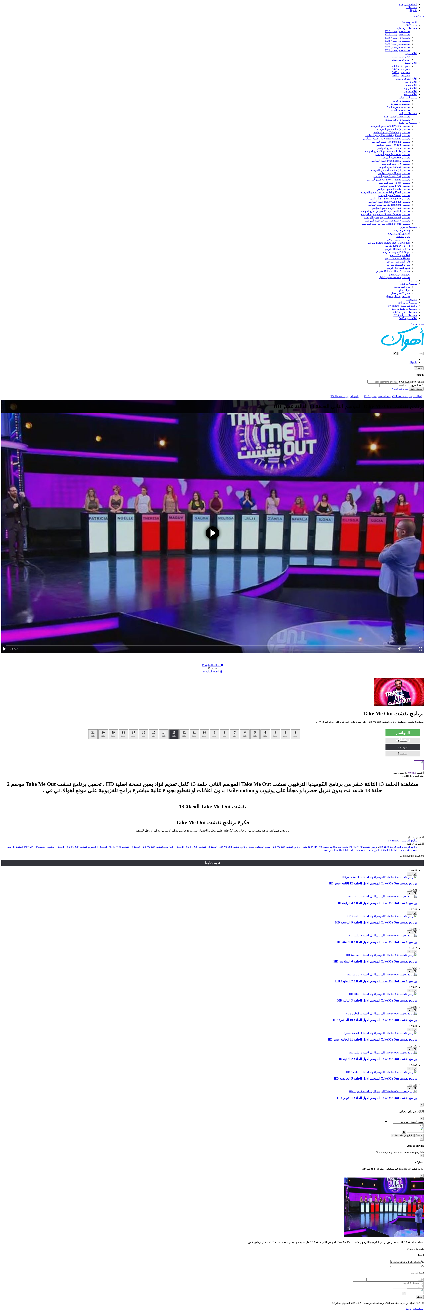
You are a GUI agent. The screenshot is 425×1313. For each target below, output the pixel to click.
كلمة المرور (417, 385)
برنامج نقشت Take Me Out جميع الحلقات (278, 846)
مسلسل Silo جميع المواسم (395, 157)
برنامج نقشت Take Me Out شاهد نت (358, 846)
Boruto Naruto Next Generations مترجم (389, 242)
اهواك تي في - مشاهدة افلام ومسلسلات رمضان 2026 (393, 396)
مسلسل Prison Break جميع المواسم (390, 160)
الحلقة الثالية (211, 671)
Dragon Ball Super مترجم (396, 252)
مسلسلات (411, 7)
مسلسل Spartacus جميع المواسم (392, 154)
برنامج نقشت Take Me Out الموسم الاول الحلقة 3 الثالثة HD (377, 1000)
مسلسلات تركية (408, 113)
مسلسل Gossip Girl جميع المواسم (391, 176)
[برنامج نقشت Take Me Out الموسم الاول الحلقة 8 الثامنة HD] (382, 935)
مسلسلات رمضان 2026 (397, 31)
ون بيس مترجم (402, 230)
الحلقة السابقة (211, 665)
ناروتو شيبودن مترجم (398, 239)
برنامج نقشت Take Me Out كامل (319, 846)
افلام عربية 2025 (408, 318)
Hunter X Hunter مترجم (397, 258)
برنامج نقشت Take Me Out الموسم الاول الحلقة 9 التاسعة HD (376, 922)
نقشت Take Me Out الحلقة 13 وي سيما (389, 850)
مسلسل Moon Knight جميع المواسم (390, 170)
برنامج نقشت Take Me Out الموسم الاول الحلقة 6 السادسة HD (375, 961)
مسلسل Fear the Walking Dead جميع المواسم (385, 192)
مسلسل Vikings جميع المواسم (393, 129)
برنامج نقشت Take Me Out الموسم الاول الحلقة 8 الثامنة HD (377, 942)
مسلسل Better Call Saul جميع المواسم (389, 201)
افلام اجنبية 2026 (401, 66)
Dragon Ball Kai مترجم (397, 249)
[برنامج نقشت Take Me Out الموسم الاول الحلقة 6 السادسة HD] (381, 955)
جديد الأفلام (411, 25)
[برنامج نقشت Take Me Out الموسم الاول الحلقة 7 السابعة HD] (382, 974)
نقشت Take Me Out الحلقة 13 (146, 846)
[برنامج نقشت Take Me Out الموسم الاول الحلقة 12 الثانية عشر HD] (379, 877)
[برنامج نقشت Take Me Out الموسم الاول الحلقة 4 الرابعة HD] (382, 896)
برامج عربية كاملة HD (391, 846)
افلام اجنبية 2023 (401, 75)
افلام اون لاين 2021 (406, 78)
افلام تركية (411, 81)
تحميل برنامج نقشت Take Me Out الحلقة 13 (230, 846)
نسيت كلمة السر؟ (400, 389)
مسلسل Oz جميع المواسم (396, 163)
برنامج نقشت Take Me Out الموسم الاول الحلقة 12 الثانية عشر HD (373, 883)
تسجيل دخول (416, 389)
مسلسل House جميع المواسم (394, 173)
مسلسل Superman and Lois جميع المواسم (387, 151)
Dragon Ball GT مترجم (397, 245)
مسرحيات (411, 299)
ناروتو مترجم (403, 236)
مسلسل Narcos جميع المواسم (394, 167)
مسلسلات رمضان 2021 (397, 50)
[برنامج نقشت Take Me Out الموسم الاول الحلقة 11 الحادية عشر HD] (379, 1033)
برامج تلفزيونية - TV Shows (402, 305)
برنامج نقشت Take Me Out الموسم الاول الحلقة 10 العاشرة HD (375, 1020)
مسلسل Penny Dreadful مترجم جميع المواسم (385, 211)
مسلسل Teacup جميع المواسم (393, 148)
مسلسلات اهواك (408, 97)
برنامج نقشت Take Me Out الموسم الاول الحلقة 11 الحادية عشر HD (372, 1039)
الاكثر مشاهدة (409, 21)
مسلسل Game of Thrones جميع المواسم (388, 179)
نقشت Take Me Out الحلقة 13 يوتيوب (66, 846)
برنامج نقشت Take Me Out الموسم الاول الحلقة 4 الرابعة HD (377, 903)
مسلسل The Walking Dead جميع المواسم (387, 135)
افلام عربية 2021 (401, 59)
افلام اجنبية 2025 (401, 69)
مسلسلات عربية (401, 100)
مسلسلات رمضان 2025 (397, 34)
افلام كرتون (410, 88)
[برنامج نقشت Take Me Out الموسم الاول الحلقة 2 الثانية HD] (383, 1052)
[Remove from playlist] (409, 873)
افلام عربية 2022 (401, 56)
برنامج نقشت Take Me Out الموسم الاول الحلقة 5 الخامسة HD (375, 1078)
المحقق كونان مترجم (398, 233)
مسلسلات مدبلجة (407, 302)
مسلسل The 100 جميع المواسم (393, 144)
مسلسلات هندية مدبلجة (404, 308)
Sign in (413, 10)
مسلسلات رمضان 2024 (397, 40)
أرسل (419, 1297)
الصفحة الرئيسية (408, 4)
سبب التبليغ (417, 1121)
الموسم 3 (403, 753)
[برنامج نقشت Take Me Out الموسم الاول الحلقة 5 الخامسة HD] (381, 1072)
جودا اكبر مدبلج (402, 286)
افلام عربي (411, 53)
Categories (418, 16)
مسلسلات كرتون (407, 226)
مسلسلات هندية (408, 283)
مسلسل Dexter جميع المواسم (394, 195)
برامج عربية (410, 846)
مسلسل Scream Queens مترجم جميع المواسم (385, 214)
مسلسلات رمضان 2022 (397, 47)
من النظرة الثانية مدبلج (397, 296)
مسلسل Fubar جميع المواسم (394, 182)
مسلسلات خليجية (400, 110)
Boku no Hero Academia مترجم (393, 271)
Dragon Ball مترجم (399, 255)
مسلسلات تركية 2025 (405, 315)
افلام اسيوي (410, 91)
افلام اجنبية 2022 (401, 72)
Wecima (412, 772)
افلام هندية (411, 85)
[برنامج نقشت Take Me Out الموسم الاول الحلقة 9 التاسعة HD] (382, 916)
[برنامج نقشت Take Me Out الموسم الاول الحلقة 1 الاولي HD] (383, 1091)
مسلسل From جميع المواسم (394, 185)
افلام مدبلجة (410, 94)
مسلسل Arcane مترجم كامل (394, 277)
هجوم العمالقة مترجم (398, 267)
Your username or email (411, 381)
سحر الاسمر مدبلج (400, 293)
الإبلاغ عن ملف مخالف (402, 1135)
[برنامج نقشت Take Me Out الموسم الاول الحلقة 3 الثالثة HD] (383, 994)
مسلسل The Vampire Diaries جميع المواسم (386, 138)
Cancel (419, 1135)
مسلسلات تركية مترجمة (397, 116)
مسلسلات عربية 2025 (405, 312)
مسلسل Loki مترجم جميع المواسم (391, 208)
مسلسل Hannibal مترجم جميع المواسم (388, 204)
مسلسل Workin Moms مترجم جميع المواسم (386, 223)
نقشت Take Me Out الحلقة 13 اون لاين (185, 846)
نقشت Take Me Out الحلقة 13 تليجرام (108, 846)
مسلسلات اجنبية (408, 122)
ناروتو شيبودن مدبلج (399, 274)
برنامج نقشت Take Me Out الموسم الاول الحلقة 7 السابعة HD (376, 981)
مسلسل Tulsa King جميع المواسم (391, 132)
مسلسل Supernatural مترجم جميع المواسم (387, 217)
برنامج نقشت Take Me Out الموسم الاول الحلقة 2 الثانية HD (377, 1059)
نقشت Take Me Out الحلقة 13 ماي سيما (344, 850)
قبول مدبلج (404, 290)
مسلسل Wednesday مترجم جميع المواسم (387, 220)
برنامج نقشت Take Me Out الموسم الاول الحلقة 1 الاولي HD (377, 1098)
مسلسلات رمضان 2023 (397, 44)
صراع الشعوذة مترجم (398, 264)
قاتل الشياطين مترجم (398, 261)
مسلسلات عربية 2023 (398, 107)
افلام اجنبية (411, 62)
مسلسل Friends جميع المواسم (393, 189)
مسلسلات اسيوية (407, 280)
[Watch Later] (415, 873)
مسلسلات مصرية (400, 103)
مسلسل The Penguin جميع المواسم (391, 141)
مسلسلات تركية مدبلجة (397, 119)
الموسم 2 (403, 747)
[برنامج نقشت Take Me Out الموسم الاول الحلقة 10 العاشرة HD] (381, 1013)
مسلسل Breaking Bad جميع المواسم (390, 198)
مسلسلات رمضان (407, 28)
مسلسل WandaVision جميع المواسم (390, 126)
